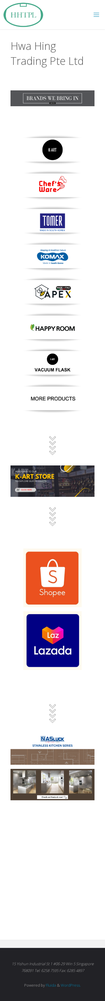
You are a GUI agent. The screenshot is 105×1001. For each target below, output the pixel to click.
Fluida (50, 985)
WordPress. (71, 985)
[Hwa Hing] (23, 14)
